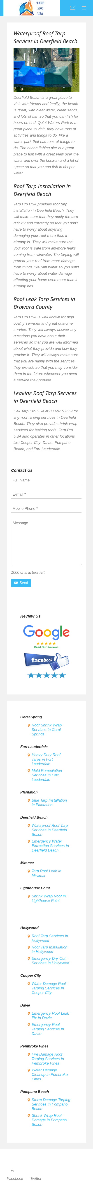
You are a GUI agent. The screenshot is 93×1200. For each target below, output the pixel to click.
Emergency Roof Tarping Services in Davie (48, 1029)
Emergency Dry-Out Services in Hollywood (50, 960)
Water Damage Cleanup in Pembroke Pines (50, 1074)
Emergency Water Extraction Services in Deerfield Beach (50, 845)
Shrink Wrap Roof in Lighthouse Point (49, 898)
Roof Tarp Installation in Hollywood (49, 949)
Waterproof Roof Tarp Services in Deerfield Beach (50, 830)
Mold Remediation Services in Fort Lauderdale (47, 775)
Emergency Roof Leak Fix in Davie (50, 1015)
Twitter (36, 1178)
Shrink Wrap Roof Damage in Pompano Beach (49, 1120)
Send (23, 583)
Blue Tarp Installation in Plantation (49, 802)
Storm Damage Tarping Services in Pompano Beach (51, 1104)
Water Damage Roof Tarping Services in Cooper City (49, 988)
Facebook (15, 1178)
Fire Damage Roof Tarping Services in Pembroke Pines (48, 1058)
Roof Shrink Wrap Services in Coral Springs (47, 729)
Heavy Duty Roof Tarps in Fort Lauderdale (46, 759)
